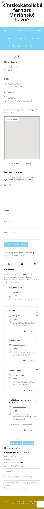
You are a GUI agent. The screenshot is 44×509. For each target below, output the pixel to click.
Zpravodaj (9, 38)
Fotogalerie (15, 46)
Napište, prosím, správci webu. (15, 488)
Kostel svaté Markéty (15, 84)
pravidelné (28, 101)
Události (35, 38)
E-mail (7, 221)
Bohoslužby (23, 31)
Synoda (22, 38)
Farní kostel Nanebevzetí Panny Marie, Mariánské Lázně (24, 323)
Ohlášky (37, 31)
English (39, 23)
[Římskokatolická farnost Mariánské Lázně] (22, 19)
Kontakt (30, 46)
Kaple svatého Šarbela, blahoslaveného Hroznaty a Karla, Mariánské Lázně (25, 416)
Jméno (7, 211)
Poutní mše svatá (15, 288)
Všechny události (26, 279)
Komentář (8, 185)
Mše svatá (11, 97)
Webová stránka (10, 232)
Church (13, 504)
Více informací (29, 331)
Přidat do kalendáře (19, 163)
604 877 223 (9, 466)
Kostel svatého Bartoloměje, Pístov (25, 299)
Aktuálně (7, 31)
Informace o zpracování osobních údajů (18, 476)
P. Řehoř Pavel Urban (15, 101)
